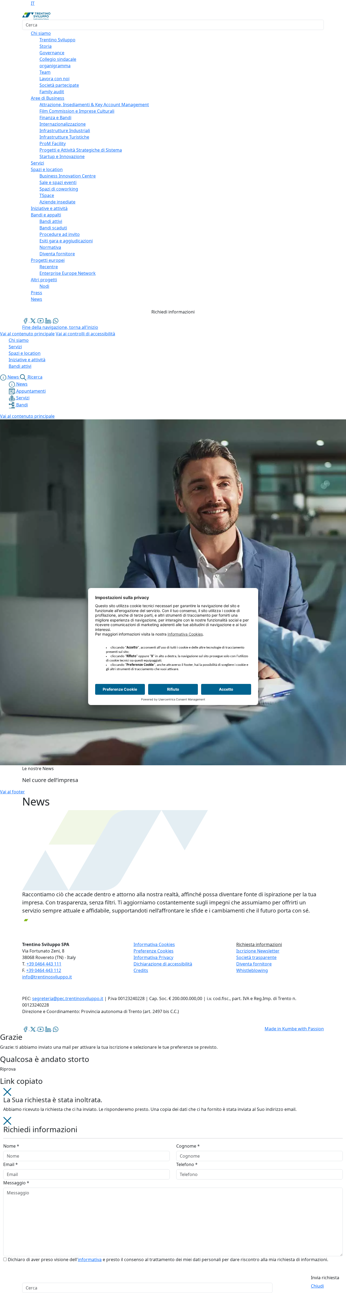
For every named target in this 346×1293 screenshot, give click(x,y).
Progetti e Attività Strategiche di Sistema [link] (80, 150)
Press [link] (36, 293)
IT (33, 3)
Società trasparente (256, 957)
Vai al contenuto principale (27, 334)
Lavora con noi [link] (54, 79)
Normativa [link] (50, 247)
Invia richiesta (325, 1278)
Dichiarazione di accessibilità (163, 964)
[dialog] (173, 1200)
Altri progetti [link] (44, 280)
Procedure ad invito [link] (59, 234)
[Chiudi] (7, 1091)
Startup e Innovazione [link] (62, 156)
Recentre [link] (48, 267)
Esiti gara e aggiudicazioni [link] (66, 241)
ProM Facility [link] (52, 143)
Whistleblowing (252, 970)
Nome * (11, 1146)
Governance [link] (51, 53)
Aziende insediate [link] (57, 202)
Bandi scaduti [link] (53, 228)
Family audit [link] (51, 92)
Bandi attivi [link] (50, 221)
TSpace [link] (46, 195)
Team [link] (45, 72)
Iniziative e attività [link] (49, 208)
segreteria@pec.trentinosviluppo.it (67, 998)
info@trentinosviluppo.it (47, 977)
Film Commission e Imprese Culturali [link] (76, 111)
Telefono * (187, 1164)
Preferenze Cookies (154, 951)
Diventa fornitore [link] (57, 254)
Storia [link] (45, 46)
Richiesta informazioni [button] (259, 944)
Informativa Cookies (154, 944)
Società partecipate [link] (59, 85)
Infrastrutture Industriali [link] (64, 130)
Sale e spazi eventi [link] (57, 182)
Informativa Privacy (153, 957)
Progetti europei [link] (48, 260)
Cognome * (188, 1146)
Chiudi (317, 1286)
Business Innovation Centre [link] (67, 176)
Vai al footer (12, 792)
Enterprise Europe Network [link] (67, 273)
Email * (10, 1164)
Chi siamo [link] (41, 33)
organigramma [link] (55, 66)
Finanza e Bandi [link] (55, 118)
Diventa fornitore (254, 964)
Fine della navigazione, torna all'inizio (60, 327)
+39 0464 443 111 (43, 964)
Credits (141, 970)
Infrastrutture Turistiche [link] (64, 137)
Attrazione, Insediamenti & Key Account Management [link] (94, 105)
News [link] (36, 299)
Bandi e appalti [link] (46, 215)
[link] (26, 320)
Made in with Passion (294, 1029)
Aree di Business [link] (47, 98)
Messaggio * (16, 1183)
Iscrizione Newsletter (258, 951)
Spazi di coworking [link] (58, 189)
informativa (90, 1259)
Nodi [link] (44, 286)
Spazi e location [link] (47, 169)
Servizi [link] (37, 163)
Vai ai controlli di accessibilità (85, 334)
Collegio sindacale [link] (57, 59)
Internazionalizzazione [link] (62, 124)
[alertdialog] (173, 1288)
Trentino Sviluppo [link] (57, 40)
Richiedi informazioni (173, 312)
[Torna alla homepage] (36, 16)
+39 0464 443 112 (43, 970)
